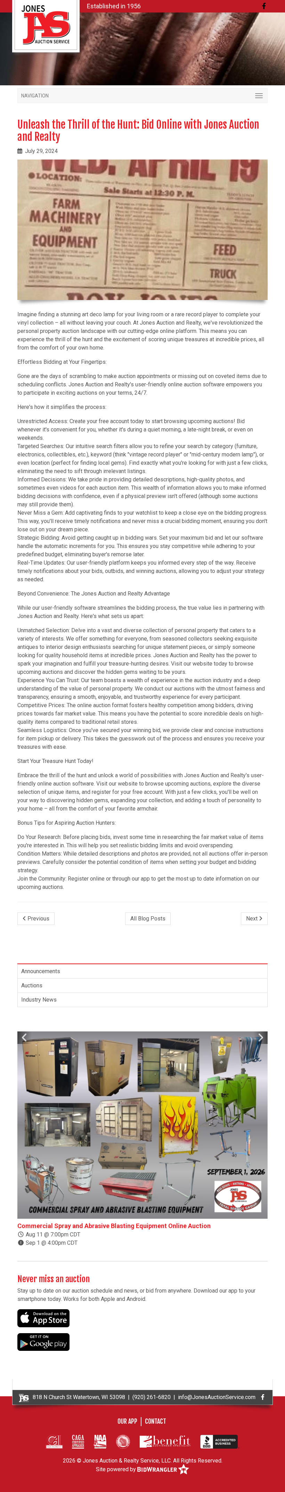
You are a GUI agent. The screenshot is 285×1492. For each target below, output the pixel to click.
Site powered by (116, 1469)
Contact (155, 1421)
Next (252, 918)
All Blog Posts (147, 918)
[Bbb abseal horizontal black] (219, 1441)
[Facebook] (264, 6)
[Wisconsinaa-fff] (123, 1441)
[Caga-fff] (78, 1441)
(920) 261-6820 (151, 1397)
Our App (127, 1421)
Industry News (39, 999)
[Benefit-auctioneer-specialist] (165, 1441)
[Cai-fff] (54, 1441)
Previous (37, 918)
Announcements (40, 971)
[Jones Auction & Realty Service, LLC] (46, 24)
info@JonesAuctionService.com (216, 1397)
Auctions (31, 985)
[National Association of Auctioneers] (100, 1441)
